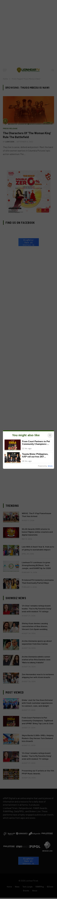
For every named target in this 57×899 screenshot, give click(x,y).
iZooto (50, 466)
